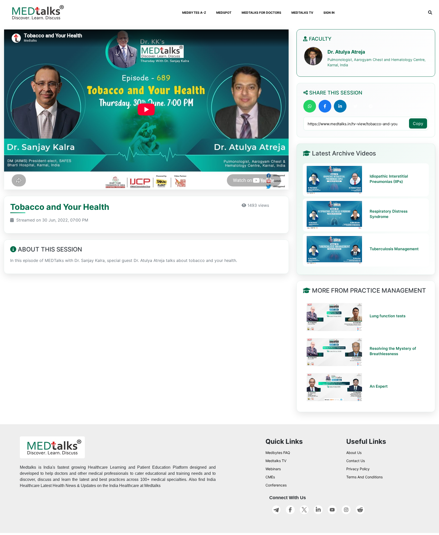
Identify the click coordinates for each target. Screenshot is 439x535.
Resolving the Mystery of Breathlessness (393, 351)
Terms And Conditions (364, 477)
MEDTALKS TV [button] (302, 12)
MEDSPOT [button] (223, 12)
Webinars (273, 469)
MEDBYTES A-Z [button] (194, 12)
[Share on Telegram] (370, 106)
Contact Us (355, 461)
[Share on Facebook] (325, 106)
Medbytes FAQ (277, 452)
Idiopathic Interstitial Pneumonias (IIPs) (389, 179)
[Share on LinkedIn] (340, 106)
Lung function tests (387, 316)
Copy (418, 123)
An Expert (379, 386)
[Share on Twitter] (355, 106)
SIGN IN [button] (329, 12)
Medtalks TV (275, 461)
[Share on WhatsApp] (309, 106)
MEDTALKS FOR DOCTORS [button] (261, 12)
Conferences (276, 485)
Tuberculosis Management (394, 248)
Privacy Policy (358, 469)
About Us (354, 452)
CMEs (270, 477)
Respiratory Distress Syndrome (388, 214)
